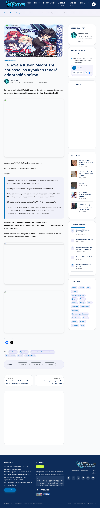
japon (89, 303)
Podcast (82, 321)
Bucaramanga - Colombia (80, 314)
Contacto (84, 3)
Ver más (10, 490)
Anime (74, 287)
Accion (85, 318)
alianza (81, 287)
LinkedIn (51, 364)
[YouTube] (83, 478)
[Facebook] (69, 478)
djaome (82, 299)
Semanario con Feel (78, 295)
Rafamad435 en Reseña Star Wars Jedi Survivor (84, 248)
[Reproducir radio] (74, 68)
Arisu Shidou (13, 352)
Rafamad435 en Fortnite (84, 257)
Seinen (20, 356)
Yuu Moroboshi (30, 356)
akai (88, 287)
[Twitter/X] (73, 478)
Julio (82, 325)
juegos (74, 299)
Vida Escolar (76, 318)
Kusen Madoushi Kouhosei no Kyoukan (42, 352)
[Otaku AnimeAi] (39, 494)
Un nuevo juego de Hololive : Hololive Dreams (85, 194)
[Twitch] (88, 478)
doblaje (82, 303)
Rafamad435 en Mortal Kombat (83, 265)
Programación (48, 3)
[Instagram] (78, 478)
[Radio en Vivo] (46, 494)
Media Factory (10, 356)
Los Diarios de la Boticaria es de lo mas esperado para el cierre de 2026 (85, 206)
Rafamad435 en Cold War (84, 239)
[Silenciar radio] (86, 72)
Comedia (75, 306)
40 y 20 (81, 183)
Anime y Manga (15, 13)
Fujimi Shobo (24, 352)
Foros (37, 3)
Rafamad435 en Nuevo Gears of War (83, 231)
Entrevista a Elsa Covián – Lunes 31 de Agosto (86, 162)
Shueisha (75, 325)
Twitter (23, 364)
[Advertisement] (82, 117)
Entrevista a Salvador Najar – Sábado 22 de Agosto (86, 173)
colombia (75, 310)
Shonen (74, 291)
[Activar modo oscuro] (94, 4)
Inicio (29, 3)
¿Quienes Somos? (72, 4)
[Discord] (93, 478)
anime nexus (85, 306)
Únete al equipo (61, 4)
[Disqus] (34, 417)
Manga (74, 321)
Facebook (36, 364)
